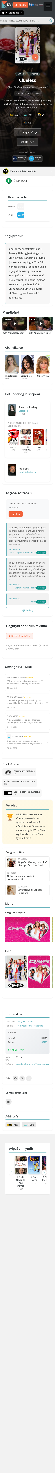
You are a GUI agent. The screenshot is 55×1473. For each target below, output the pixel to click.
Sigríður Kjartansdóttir (25, 587)
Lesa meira (14, 549)
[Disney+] (20, 206)
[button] (44, 1172)
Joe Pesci (24, 468)
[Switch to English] (36, 5)
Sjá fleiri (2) (27, 610)
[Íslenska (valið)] (32, 5)
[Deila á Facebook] (15, 1078)
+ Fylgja (41, 552)
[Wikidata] (9, 1102)
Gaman (20, 73)
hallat (33, 601)
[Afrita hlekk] (29, 1078)
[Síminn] (20, 215)
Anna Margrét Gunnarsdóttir (22, 552)
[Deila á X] (22, 1078)
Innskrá (16, 514)
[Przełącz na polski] (41, 5)
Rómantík (33, 73)
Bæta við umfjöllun (19, 636)
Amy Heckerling (28, 407)
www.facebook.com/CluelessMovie (33, 1064)
